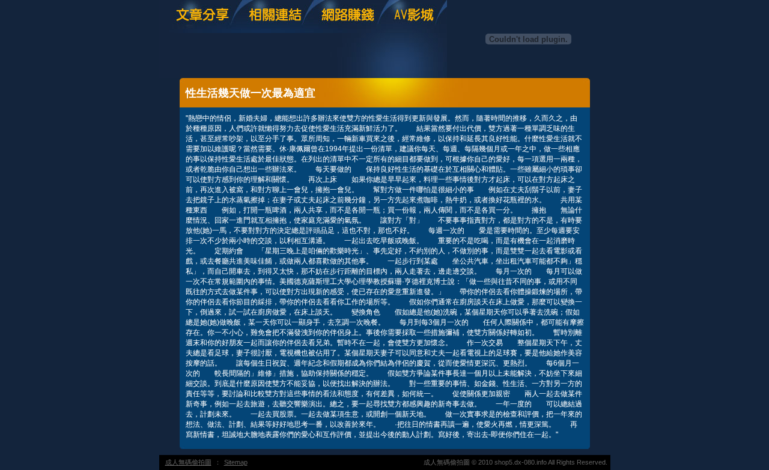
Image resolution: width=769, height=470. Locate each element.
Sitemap (236, 462)
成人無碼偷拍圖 (188, 462)
